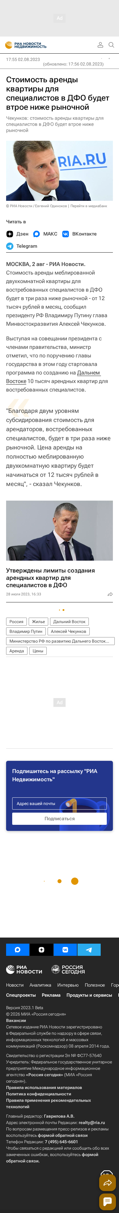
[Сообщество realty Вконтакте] (65, 950)
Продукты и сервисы (89, 995)
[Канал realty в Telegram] (89, 950)
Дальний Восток (69, 621)
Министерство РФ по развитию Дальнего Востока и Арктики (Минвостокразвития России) (62, 641)
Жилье (38, 621)
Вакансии (16, 1020)
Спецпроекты (21, 995)
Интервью (68, 985)
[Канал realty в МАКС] (17, 950)
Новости (14, 985)
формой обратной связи (63, 1135)
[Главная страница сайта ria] (7, 45)
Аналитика (40, 985)
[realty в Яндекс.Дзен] (41, 950)
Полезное (95, 985)
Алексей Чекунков (68, 631)
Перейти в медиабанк (88, 206)
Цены (38, 650)
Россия (16, 621)
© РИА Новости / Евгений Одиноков (36, 206)
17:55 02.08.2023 (23, 59)
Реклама (51, 995)
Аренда (16, 650)
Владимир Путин (25, 631)
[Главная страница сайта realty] (36, 45)
